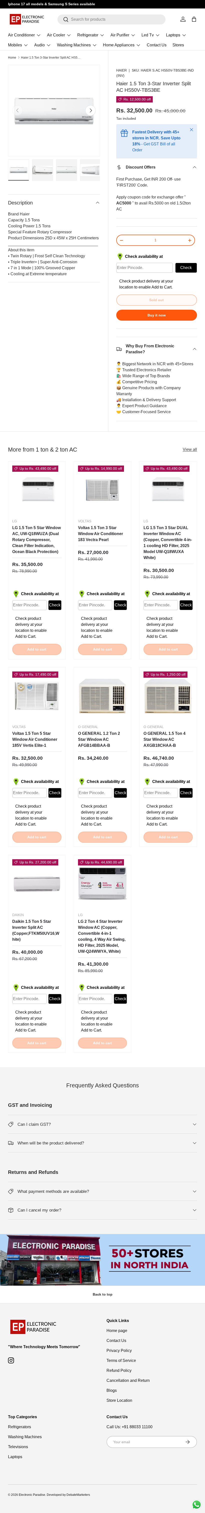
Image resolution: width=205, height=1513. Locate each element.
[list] (54, 110)
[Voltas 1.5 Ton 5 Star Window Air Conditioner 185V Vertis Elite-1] (37, 696)
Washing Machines (25, 1437)
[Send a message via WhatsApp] (196, 1505)
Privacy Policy (119, 1350)
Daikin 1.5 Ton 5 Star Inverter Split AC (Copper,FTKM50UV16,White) (35, 930)
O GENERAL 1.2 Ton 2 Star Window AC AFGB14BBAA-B (99, 739)
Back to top (102, 1294)
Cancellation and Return (128, 1380)
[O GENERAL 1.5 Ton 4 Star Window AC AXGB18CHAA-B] (168, 696)
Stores (178, 45)
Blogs (111, 1390)
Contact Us (156, 45)
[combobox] (112, 19)
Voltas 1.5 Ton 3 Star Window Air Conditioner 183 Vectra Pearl (100, 534)
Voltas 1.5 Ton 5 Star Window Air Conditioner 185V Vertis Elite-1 (34, 739)
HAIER (121, 70)
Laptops (15, 1457)
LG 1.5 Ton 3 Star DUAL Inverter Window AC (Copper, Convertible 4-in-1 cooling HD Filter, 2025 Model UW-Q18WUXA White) (168, 543)
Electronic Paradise (32, 1495)
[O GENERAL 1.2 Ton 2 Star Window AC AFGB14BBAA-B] (102, 696)
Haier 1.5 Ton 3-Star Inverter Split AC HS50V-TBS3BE (51, 57)
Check (186, 268)
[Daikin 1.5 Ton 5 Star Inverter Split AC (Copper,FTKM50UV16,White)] (37, 883)
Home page (116, 1330)
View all (190, 449)
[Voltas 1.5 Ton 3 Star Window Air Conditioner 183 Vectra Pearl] (102, 490)
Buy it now (157, 315)
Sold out (156, 300)
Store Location (119, 1400)
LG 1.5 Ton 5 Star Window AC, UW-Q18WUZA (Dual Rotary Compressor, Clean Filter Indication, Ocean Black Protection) (36, 540)
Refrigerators (19, 1427)
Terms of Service (121, 1360)
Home (12, 57)
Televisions (18, 1447)
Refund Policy (119, 1370)
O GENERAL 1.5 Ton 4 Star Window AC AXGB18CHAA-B (165, 739)
